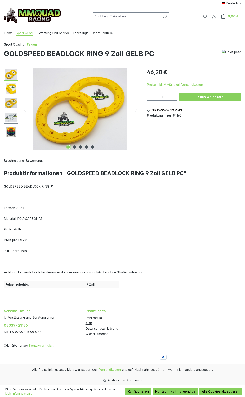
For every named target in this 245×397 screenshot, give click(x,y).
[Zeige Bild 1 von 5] (68, 147)
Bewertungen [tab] (35, 161)
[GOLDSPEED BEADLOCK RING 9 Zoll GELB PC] (80, 109)
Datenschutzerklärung (102, 328)
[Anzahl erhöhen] (173, 97)
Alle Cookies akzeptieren (220, 391)
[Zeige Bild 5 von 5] (92, 147)
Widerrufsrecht (97, 334)
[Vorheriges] (25, 109)
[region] (71, 109)
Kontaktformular (41, 345)
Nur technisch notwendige (175, 391)
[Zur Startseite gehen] (32, 15)
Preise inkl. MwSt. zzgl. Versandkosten (175, 85)
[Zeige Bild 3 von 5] (80, 147)
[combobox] (126, 16)
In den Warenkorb (210, 97)
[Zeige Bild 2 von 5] (74, 147)
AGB (89, 323)
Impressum (94, 318)
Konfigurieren (138, 391)
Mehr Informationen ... (18, 393)
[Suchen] (164, 16)
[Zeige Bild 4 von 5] (86, 147)
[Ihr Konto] (214, 16)
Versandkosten (110, 370)
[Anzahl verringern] (151, 97)
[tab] (14, 160)
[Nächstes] (136, 109)
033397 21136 (16, 325)
